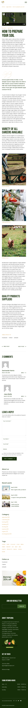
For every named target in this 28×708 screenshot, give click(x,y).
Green (3, 334)
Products (8, 334)
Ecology (13, 544)
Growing (4, 526)
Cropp (3, 544)
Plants (4, 549)
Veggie (20, 549)
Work (3, 551)
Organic (4, 531)
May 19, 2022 (14, 487)
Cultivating (4, 519)
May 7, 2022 (14, 502)
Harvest (8, 547)
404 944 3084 (6, 663)
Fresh (22, 544)
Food (18, 544)
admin (4, 28)
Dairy (8, 544)
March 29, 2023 (6, 372)
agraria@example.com (8, 665)
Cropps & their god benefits (18, 497)
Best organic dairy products (18, 489)
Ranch (15, 549)
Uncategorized (6, 534)
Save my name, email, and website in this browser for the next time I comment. (13, 454)
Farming (4, 522)
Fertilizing (4, 524)
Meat (16, 547)
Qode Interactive (10, 705)
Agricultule (8, 7)
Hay (13, 547)
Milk (20, 547)
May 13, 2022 (14, 495)
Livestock (4, 529)
